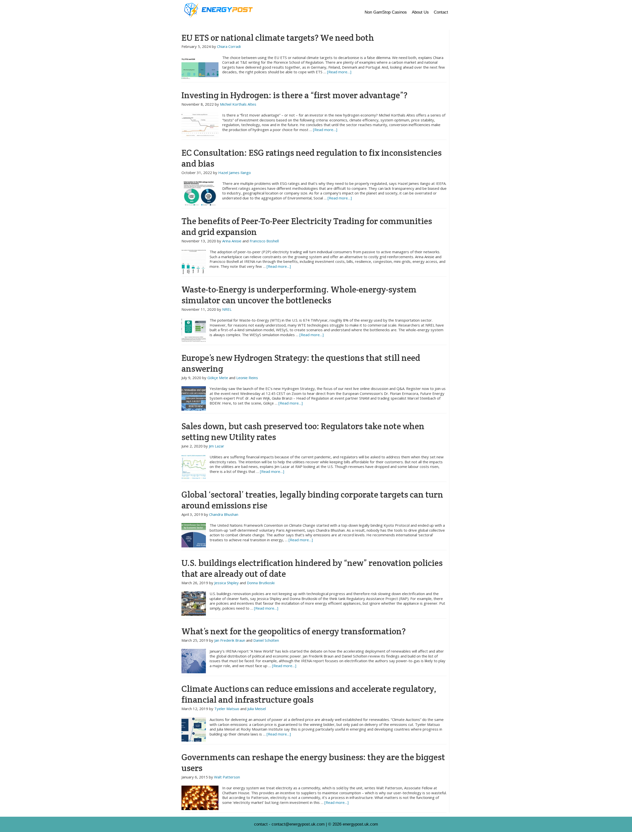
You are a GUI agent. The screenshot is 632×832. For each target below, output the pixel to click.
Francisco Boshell (264, 240)
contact (261, 824)
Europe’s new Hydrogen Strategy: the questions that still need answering (300, 363)
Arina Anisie (231, 240)
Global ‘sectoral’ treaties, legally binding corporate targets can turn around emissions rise (312, 500)
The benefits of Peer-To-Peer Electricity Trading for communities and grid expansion (306, 226)
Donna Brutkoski (261, 582)
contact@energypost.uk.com (298, 824)
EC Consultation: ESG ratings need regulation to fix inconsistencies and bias (311, 158)
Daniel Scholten (266, 640)
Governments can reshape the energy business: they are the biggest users (313, 763)
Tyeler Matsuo (226, 708)
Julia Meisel (256, 708)
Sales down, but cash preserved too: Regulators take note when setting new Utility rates (302, 432)
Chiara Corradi (229, 46)
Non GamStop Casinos (386, 12)
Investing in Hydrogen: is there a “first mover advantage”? (294, 95)
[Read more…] (339, 71)
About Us (420, 12)
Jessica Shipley (226, 582)
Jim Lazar (216, 446)
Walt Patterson (227, 776)
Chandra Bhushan (223, 514)
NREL (227, 309)
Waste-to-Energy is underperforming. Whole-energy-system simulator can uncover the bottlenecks (298, 295)
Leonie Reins (247, 377)
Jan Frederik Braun (229, 640)
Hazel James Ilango (234, 172)
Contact (441, 12)
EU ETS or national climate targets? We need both (277, 37)
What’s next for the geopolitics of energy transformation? (293, 631)
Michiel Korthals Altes (238, 104)
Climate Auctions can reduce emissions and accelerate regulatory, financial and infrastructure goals (308, 694)
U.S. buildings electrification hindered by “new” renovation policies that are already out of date (312, 568)
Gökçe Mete (217, 377)
